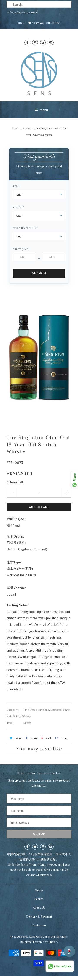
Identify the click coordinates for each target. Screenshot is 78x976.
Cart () (37, 23)
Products (28, 128)
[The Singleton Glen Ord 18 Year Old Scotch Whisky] (39, 357)
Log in (21, 23)
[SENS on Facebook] (27, 42)
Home (39, 890)
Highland (43, 709)
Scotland (56, 709)
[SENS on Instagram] (43, 42)
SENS (24, 936)
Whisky (26, 716)
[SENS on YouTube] (35, 42)
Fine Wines (30, 709)
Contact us (39, 925)
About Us (39, 907)
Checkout (53, 23)
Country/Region (25, 228)
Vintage (18, 207)
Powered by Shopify (45, 941)
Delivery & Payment (39, 916)
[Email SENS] (51, 42)
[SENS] (39, 74)
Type (16, 186)
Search (39, 273)
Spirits (17, 716)
